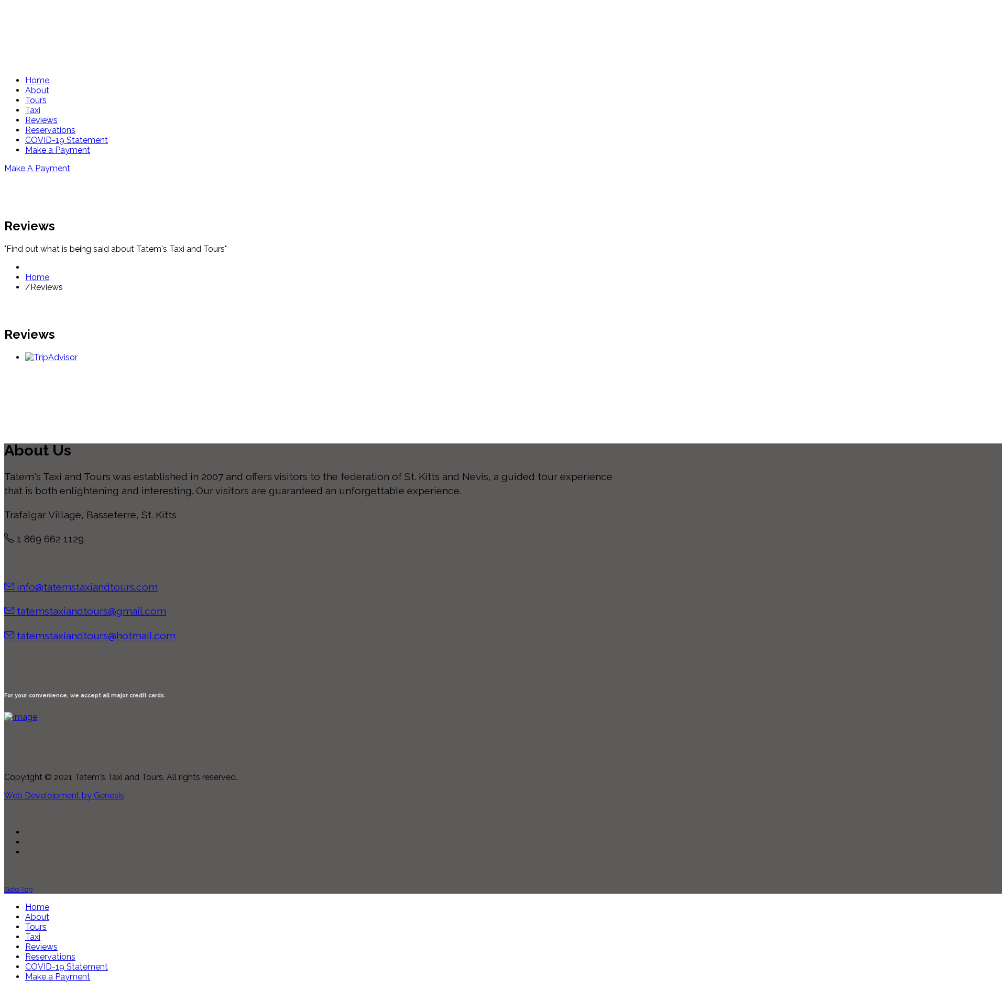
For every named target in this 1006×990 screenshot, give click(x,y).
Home (37, 277)
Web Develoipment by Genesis (64, 795)
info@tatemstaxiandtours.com (87, 587)
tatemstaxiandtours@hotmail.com (96, 635)
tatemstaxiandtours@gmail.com (91, 611)
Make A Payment (37, 168)
